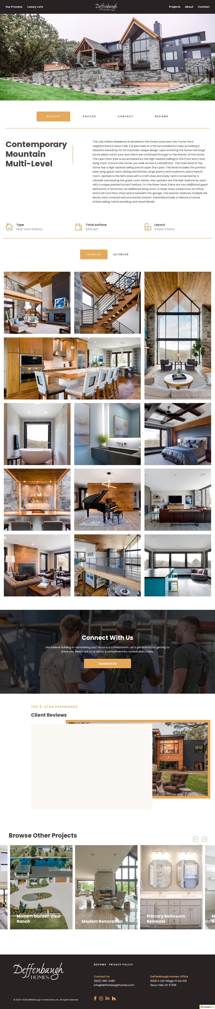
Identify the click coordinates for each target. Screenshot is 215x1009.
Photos (89, 116)
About (189, 7)
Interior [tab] (93, 254)
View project (25, 902)
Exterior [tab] (121, 254)
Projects (174, 7)
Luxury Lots (35, 7)
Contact (203, 7)
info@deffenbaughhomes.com (114, 967)
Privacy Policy (121, 946)
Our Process (14, 7)
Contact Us (107, 663)
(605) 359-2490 (104, 962)
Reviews (161, 116)
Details (53, 116)
